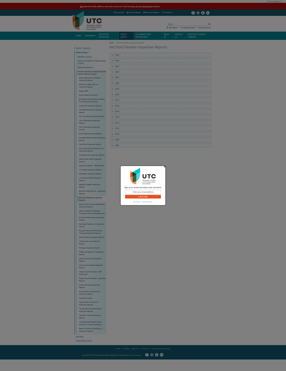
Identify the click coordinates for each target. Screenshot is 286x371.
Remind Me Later (147, 202)
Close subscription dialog (165, 166)
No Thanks (137, 202)
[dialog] (143, 185)
